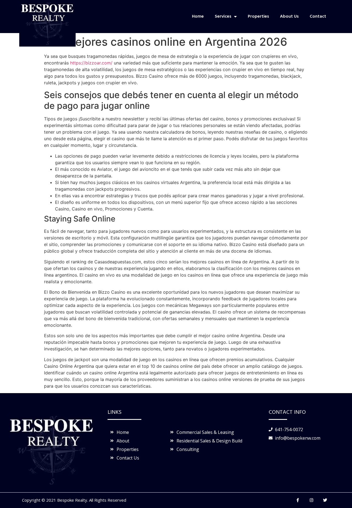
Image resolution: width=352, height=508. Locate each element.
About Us (289, 16)
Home (198, 16)
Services (223, 16)
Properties (258, 16)
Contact (318, 16)
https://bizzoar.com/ (91, 63)
